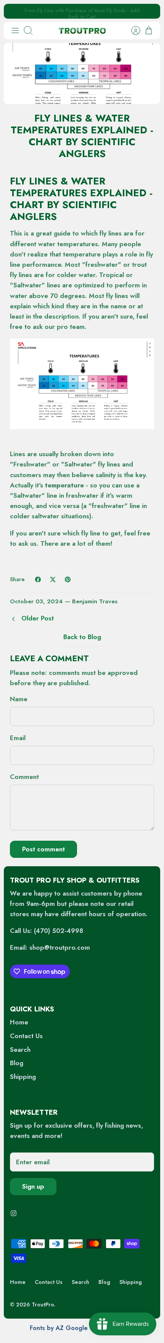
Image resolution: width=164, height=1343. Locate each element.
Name (18, 699)
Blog (16, 1062)
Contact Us (26, 1035)
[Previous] (15, 11)
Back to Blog (82, 636)
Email (18, 738)
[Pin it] (67, 579)
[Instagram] (13, 1213)
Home (19, 1022)
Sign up (33, 1186)
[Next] (149, 11)
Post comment (43, 849)
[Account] (132, 30)
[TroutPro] (82, 30)
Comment (24, 776)
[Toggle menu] (15, 30)
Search (20, 1049)
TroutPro (43, 1304)
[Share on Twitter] (52, 579)
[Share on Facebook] (38, 579)
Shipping (23, 1076)
